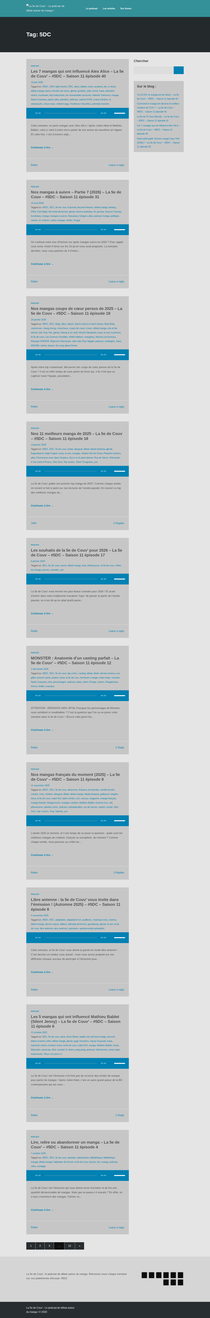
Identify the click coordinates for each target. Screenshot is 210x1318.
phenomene (37, 807)
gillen (33, 677)
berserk (111, 1036)
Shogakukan (111, 682)
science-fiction (100, 99)
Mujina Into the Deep (92, 453)
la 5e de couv (37, 337)
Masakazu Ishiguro (77, 216)
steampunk (36, 103)
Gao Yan (47, 332)
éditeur (63, 924)
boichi (78, 324)
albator (83, 86)
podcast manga (101, 216)
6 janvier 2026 (38, 561)
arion (90, 86)
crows (89, 328)
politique (115, 216)
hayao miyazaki (98, 1041)
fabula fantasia (97, 449)
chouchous (62, 328)
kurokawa (43, 95)
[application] (77, 116)
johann (55, 677)
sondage (41, 1166)
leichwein (84, 677)
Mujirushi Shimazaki (60, 341)
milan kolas (104, 677)
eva (118, 673)
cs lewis (111, 86)
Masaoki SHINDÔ (40, 341)
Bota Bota (109, 324)
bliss (64, 324)
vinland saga (62, 103)
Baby (57, 324)
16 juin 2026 (37, 82)
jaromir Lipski (44, 677)
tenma (34, 686)
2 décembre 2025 (39, 669)
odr (110, 802)
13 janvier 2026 (38, 444)
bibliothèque (96, 1157)
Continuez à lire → (42, 147)
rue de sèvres (90, 807)
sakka (43, 345)
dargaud (78, 449)
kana (101, 90)
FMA (33, 211)
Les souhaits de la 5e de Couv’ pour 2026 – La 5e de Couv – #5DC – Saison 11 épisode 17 (76, 552)
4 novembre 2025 (39, 915)
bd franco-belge (98, 1036)
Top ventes (69, 462)
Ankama (83, 789)
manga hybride (38, 802)
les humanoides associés (78, 95)
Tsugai (76, 220)
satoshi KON (85, 99)
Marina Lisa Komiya (106, 337)
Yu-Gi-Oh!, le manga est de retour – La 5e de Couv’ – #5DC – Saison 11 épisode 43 (158, 96)
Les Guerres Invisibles (56, 337)
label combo (68, 798)
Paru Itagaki (88, 341)
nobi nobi (76, 341)
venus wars (49, 103)
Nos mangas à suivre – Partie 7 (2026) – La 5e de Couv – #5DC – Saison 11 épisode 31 (76, 194)
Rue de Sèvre (101, 457)
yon (96, 462)
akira (76, 86)
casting (82, 673)
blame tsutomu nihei (41, 1041)
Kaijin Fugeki (51, 453)
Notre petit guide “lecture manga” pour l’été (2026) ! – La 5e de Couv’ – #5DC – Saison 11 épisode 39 (158, 142)
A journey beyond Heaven (80, 207)
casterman (36, 328)
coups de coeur (77, 328)
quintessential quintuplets (92, 928)
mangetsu (89, 337)
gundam (82, 90)
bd (105, 86)
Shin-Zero (57, 462)
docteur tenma (107, 673)
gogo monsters (81, 1041)
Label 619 (56, 798)
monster (115, 677)
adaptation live (74, 919)
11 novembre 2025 (40, 785)
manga (114, 95)
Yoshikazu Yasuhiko (80, 103)
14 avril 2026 (37, 203)
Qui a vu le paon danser (81, 457)
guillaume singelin (109, 794)
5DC (70, 86)
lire (98, 1162)
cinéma (112, 919)
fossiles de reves (60, 90)
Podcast (35, 66)
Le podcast (92, 8)
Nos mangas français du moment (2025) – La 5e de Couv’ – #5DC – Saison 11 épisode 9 (75, 777)
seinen (34, 220)
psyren (45, 569)
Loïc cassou (82, 798)
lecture (92, 1162)
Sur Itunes (125, 8)
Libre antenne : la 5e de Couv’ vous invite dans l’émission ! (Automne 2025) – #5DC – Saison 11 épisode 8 (75, 904)
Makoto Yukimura (101, 95)
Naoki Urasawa (38, 99)
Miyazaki (35, 1049)
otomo (71, 1049)
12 (69, 1245)
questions (73, 928)
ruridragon (110, 341)
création (49, 794)
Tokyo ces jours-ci (53, 1054)
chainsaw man (100, 919)
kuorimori (116, 332)
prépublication (75, 807)
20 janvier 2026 (38, 319)
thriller (69, 220)
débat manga (37, 90)
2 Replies (118, 523)
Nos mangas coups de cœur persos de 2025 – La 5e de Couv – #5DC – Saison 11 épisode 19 (76, 311)
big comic (72, 673)
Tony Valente (56, 811)
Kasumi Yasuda (113, 211)
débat (86, 449)
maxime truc (101, 802)
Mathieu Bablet (86, 802)
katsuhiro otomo (39, 1045)
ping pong (80, 1049)
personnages (59, 682)
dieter (96, 673)
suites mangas (57, 220)
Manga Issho (53, 802)
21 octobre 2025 (39, 1032)
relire (33, 1166)
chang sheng (49, 328)
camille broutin (107, 789)
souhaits (54, 569)
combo (34, 794)
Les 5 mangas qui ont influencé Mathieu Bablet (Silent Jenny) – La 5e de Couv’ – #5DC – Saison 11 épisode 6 (76, 1021)
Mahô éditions (76, 337)
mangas (76, 453)
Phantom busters (112, 453)
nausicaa (45, 1049)
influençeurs (93, 565)
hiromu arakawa (84, 211)
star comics (43, 811)
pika (57, 99)
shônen (45, 220)
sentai (109, 807)
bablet (83, 1036)
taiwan (51, 345)
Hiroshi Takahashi (87, 332)
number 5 (62, 1049)
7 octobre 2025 (38, 1153)
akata (70, 449)
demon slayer (52, 924)
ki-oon (107, 332)
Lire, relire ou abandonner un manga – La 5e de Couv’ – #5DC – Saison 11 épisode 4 (75, 1144)
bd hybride (93, 789)
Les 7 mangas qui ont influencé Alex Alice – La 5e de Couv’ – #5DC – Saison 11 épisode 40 (77, 73)
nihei (54, 1049)
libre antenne (46, 928)
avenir (63, 565)
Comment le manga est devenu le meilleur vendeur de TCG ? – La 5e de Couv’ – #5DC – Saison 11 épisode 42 (158, 107)
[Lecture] (31, 113)
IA (94, 211)
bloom (70, 324)
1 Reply (119, 747)
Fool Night (42, 211)
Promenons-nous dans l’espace (52, 457)
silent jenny (101, 1049)
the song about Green (66, 345)
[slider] (119, 113)
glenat (73, 90)
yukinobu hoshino (100, 103)
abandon (71, 1157)
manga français (108, 798)
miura (116, 1045)
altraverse (72, 789)
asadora (98, 86)
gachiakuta (93, 924)
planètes (64, 99)
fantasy (112, 207)
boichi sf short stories (92, 324)
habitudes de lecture (63, 1162)
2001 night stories (58, 86)
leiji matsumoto (57, 95)
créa (41, 794)
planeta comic (51, 807)
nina (50, 682)
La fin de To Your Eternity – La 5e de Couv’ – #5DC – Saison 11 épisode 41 (158, 118)
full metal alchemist (58, 211)
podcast (74, 99)
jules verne (92, 90)
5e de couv (60, 207)
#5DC (45, 86)
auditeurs (87, 919)
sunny (111, 1049)
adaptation (60, 919)
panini (50, 99)
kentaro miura (55, 1045)
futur (84, 565)
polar (79, 682)
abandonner (83, 1157)
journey (100, 211)
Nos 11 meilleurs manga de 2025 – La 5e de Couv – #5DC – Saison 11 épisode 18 (76, 436)
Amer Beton (72, 1036)
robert (85, 682)
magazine (94, 798)
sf (110, 99)
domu (48, 90)
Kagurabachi (37, 453)
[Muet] (110, 113)
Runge (93, 682)
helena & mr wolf (69, 332)
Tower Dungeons (84, 462)
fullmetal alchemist (77, 924)
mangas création (69, 802)
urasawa (50, 686)
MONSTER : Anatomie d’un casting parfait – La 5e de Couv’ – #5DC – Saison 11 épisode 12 (75, 660)
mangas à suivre (58, 216)
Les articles (109, 8)
